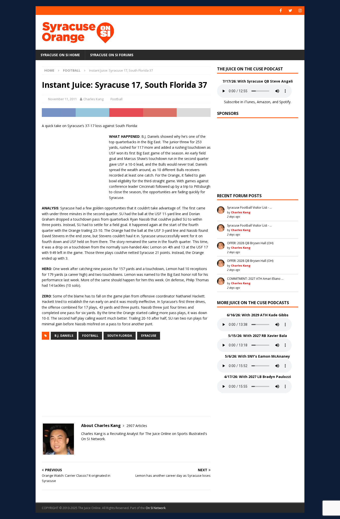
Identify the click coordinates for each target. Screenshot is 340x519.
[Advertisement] (218, 31)
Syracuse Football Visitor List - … (249, 207)
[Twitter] (290, 10)
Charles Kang (93, 99)
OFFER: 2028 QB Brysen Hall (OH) (250, 243)
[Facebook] (280, 10)
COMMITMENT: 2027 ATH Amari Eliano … (255, 279)
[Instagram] (300, 10)
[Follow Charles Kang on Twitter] (83, 447)
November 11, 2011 (62, 99)
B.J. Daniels (64, 335)
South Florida (119, 335)
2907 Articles (136, 425)
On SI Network (156, 508)
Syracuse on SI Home (60, 54)
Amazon (263, 101)
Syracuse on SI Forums (111, 54)
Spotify (284, 101)
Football (116, 99)
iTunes (249, 101)
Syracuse (148, 335)
